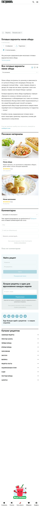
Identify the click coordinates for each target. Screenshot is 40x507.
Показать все (16, 32)
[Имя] (20, 225)
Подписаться (20, 297)
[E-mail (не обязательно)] (20, 230)
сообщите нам (6, 128)
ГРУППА (5, 197)
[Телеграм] (4, 316)
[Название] (20, 262)
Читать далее (6, 60)
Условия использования (20, 242)
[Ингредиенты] (20, 266)
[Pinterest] (17, 316)
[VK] (8, 316)
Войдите (33, 218)
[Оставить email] (20, 291)
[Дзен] (25, 316)
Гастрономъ (4, 505)
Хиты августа (20, 505)
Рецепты (12, 505)
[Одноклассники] (12, 316)
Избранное (28, 505)
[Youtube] (21, 316)
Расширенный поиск (20, 276)
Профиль (36, 505)
